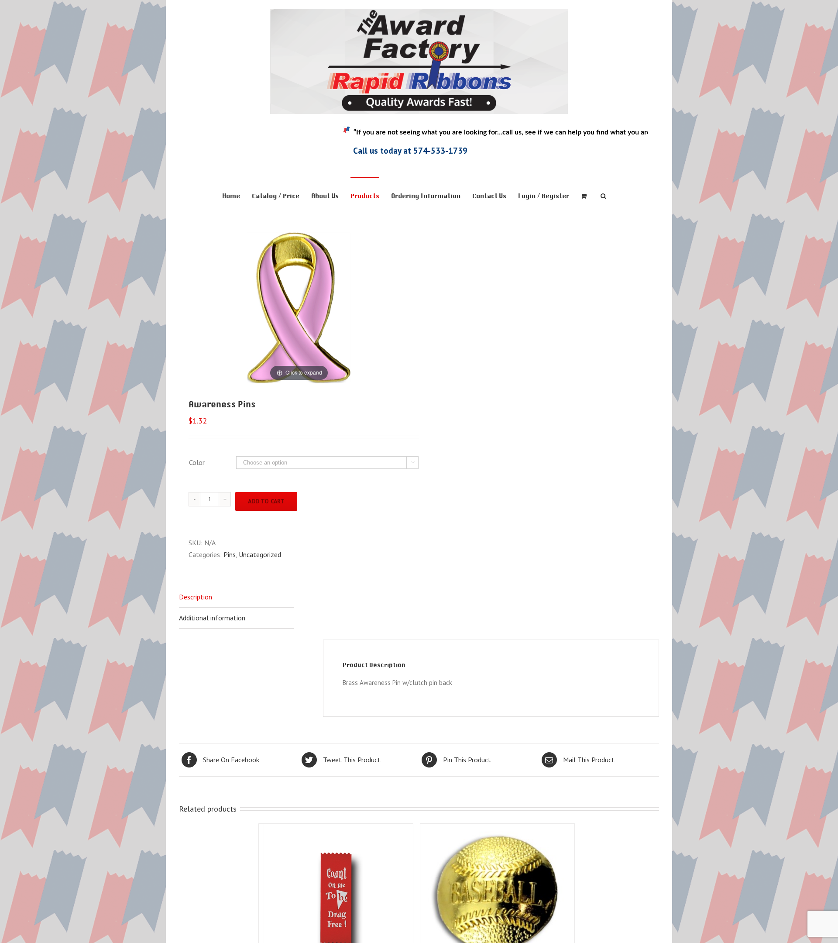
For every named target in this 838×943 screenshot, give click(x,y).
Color (197, 462)
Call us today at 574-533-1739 (410, 150)
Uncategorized (260, 554)
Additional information (212, 617)
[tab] (236, 597)
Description (195, 596)
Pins (229, 554)
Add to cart (266, 501)
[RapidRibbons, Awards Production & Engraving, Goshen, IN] (207, 144)
